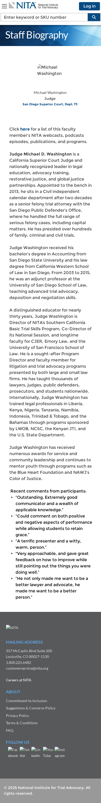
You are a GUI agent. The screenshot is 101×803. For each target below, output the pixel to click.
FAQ (9, 730)
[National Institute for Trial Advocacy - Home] (33, 5)
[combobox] (42, 17)
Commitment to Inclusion (26, 700)
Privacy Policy (17, 715)
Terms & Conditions (22, 723)
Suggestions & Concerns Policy (30, 708)
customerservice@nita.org (27, 668)
